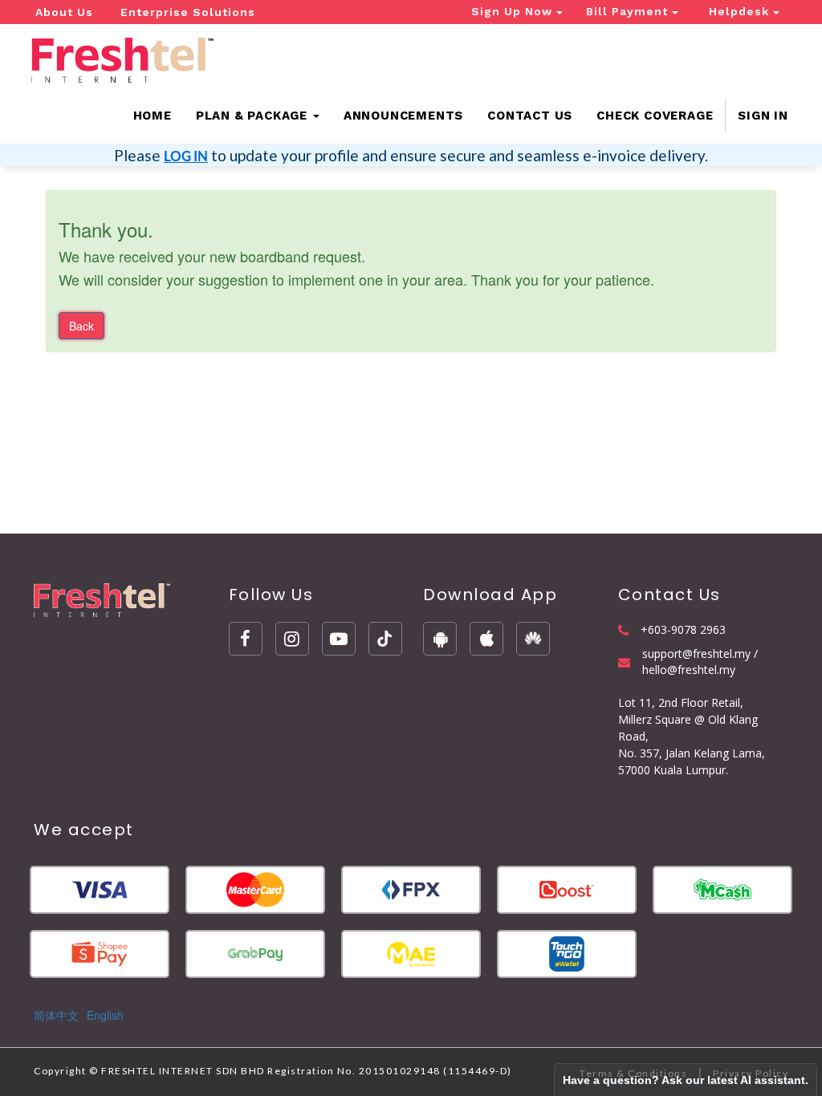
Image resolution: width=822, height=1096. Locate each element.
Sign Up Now (513, 11)
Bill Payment (629, 11)
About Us (64, 12)
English (105, 1015)
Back (81, 326)
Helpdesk (741, 11)
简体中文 (56, 1015)
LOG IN (186, 156)
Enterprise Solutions (187, 12)
